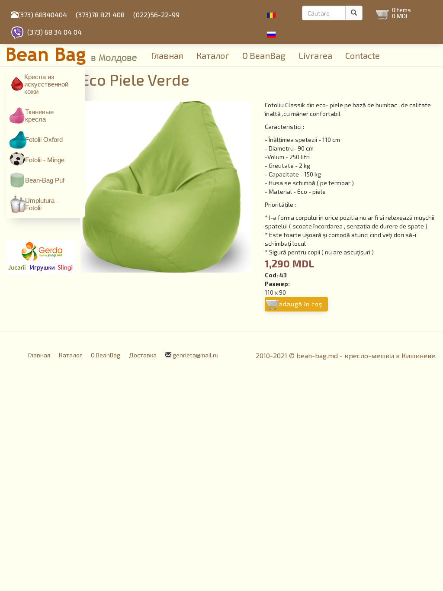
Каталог (212, 55)
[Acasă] (75, 55)
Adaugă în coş (300, 304)
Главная (167, 55)
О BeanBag (264, 55)
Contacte (362, 55)
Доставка (143, 355)
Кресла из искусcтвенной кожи (46, 84)
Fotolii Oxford (44, 139)
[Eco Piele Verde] (166, 187)
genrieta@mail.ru (195, 355)
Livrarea (315, 55)
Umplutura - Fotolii (41, 204)
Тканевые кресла (39, 115)
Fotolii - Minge (44, 160)
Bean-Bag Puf (44, 180)
